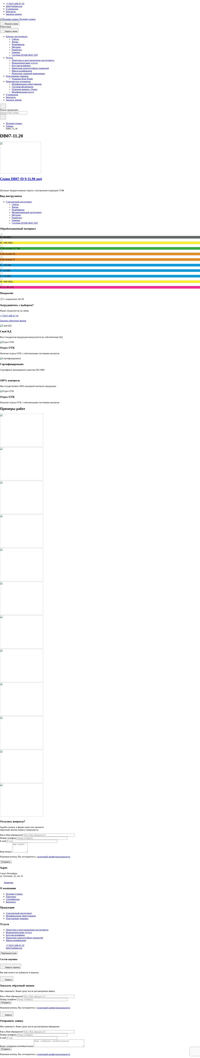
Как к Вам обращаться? (11, 835)
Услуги (9, 57)
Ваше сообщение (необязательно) (16, 1046)
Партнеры (11, 896)
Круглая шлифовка (21, 65)
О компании (12, 9)
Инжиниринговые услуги (25, 63)
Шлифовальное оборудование (27, 84)
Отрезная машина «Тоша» (25, 89)
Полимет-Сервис (14, 894)
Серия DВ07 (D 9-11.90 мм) (21, 179)
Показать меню (11, 24)
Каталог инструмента (16, 36)
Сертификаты (13, 899)
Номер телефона (8, 838)
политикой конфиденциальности (53, 856)
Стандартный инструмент (19, 202)
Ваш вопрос (6, 851)
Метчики (16, 47)
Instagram (8, 882)
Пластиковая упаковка (17, 76)
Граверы (16, 52)
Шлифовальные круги (23, 92)
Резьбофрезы (18, 44)
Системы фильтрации (22, 86)
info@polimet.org (14, 6)
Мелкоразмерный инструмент (27, 212)
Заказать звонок (14, 14)
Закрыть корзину (12, 967)
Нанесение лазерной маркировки (28, 73)
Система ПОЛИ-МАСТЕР (25, 55)
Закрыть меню (11, 31)
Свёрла (15, 39)
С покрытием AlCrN (14, 299)
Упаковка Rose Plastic (22, 79)
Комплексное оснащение (18, 81)
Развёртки (17, 49)
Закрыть (8, 980)
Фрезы (15, 42)
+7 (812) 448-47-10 (15, 3)
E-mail (3, 841)
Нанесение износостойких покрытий (30, 68)
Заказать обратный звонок (13, 320)
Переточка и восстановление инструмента (33, 60)
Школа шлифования (22, 71)
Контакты (11, 11)
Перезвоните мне (8, 953)
